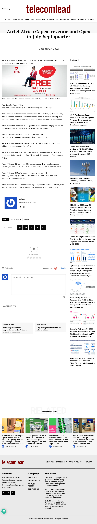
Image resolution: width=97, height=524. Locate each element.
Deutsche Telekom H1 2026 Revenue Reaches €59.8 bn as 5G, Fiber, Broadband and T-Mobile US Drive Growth (82, 333)
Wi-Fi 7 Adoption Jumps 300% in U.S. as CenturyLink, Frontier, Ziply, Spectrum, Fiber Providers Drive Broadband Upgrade (82, 120)
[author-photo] (3, 446)
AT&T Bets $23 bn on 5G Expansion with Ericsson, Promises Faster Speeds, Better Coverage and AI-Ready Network (80, 210)
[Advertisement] (82, 383)
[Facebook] (20, 207)
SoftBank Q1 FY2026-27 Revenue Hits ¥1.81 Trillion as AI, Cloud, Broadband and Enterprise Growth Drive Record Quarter (82, 302)
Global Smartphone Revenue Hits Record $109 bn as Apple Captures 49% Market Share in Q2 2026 (82, 240)
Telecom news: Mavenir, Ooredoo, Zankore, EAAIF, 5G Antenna (81, 180)
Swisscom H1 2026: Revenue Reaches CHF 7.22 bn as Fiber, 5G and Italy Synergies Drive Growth (82, 362)
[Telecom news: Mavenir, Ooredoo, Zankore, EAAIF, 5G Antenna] (82, 167)
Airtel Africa (15, 219)
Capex (26, 219)
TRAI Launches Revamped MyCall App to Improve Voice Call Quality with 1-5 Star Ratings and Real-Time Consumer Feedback (12, 439)
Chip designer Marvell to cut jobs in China (49, 329)
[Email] (43, 227)
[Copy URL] (19, 227)
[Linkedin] (25, 227)
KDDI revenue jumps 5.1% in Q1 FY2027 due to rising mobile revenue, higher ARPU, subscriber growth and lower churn (82, 88)
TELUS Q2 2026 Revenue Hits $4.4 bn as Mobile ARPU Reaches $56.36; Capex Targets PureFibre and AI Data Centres (36, 439)
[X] (24, 207)
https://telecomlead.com (27, 203)
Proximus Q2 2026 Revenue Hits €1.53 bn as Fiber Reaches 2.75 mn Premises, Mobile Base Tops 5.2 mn (59, 439)
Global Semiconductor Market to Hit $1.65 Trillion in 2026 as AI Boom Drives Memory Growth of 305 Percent (81, 151)
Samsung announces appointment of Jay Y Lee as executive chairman (15, 330)
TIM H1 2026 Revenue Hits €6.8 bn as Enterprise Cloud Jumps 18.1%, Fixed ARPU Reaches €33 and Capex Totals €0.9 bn (83, 439)
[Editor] (11, 203)
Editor (22, 199)
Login (63, 268)
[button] (6, 8)
